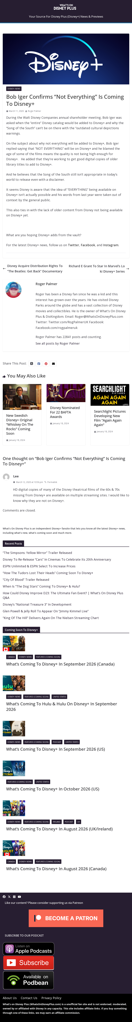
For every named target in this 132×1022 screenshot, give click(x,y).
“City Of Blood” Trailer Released (26, 580)
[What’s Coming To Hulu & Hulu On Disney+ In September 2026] (14, 678)
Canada (11, 657)
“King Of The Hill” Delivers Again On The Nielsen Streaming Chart (51, 618)
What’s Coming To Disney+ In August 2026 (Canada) (56, 868)
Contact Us (29, 998)
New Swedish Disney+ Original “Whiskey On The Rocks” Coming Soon (19, 424)
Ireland (56, 822)
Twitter (73, 245)
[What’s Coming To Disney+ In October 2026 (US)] (14, 763)
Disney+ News (14, 89)
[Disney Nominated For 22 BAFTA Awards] (66, 387)
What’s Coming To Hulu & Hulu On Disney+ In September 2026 (61, 706)
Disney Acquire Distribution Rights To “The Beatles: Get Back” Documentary (35, 268)
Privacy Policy (51, 998)
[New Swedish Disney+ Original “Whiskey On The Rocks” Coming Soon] (22, 387)
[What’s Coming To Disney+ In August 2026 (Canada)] (14, 843)
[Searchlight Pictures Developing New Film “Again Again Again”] (110, 387)
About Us (10, 998)
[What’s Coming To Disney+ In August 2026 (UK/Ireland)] (14, 803)
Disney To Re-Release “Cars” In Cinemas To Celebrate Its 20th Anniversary (57, 559)
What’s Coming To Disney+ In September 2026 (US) (55, 749)
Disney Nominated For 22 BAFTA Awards (65, 412)
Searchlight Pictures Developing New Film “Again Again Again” (110, 418)
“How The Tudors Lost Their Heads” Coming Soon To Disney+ (48, 573)
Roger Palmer (34, 111)
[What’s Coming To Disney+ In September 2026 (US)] (14, 723)
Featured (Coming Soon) (48, 657)
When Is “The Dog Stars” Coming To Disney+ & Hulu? (41, 586)
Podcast (57, 742)
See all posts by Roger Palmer (58, 343)
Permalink (52, 482)
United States (59, 697)
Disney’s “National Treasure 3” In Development (37, 604)
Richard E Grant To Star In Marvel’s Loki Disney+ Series (97, 268)
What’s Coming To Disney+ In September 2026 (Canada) (60, 664)
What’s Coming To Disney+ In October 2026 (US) (52, 789)
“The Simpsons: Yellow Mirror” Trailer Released (37, 553)
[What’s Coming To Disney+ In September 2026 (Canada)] (14, 638)
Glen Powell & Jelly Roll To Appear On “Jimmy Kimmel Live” (46, 611)
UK (78, 822)
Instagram (110, 245)
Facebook (88, 245)
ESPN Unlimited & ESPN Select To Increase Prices (39, 566)
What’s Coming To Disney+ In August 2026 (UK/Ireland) (59, 829)
